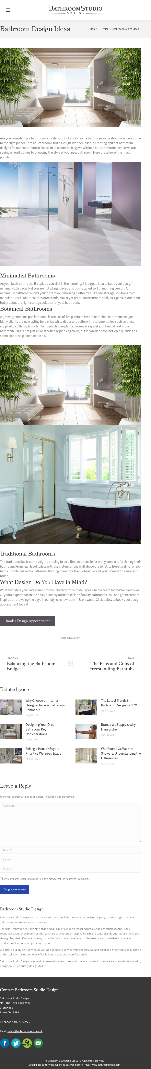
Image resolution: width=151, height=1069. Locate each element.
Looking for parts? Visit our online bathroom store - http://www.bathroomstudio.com (74, 1064)
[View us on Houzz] (27, 1047)
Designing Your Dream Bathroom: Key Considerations (41, 729)
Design (76, 638)
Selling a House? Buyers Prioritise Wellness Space (43, 751)
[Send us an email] (38, 1047)
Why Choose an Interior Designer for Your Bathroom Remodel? (45, 705)
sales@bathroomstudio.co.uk (24, 1031)
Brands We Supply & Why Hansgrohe (118, 727)
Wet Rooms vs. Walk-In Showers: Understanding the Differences (121, 754)
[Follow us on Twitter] (16, 1047)
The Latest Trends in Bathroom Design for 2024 (119, 703)
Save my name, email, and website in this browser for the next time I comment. (46, 879)
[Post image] (11, 707)
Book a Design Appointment (28, 620)
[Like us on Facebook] (4, 1047)
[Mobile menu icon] (8, 10)
